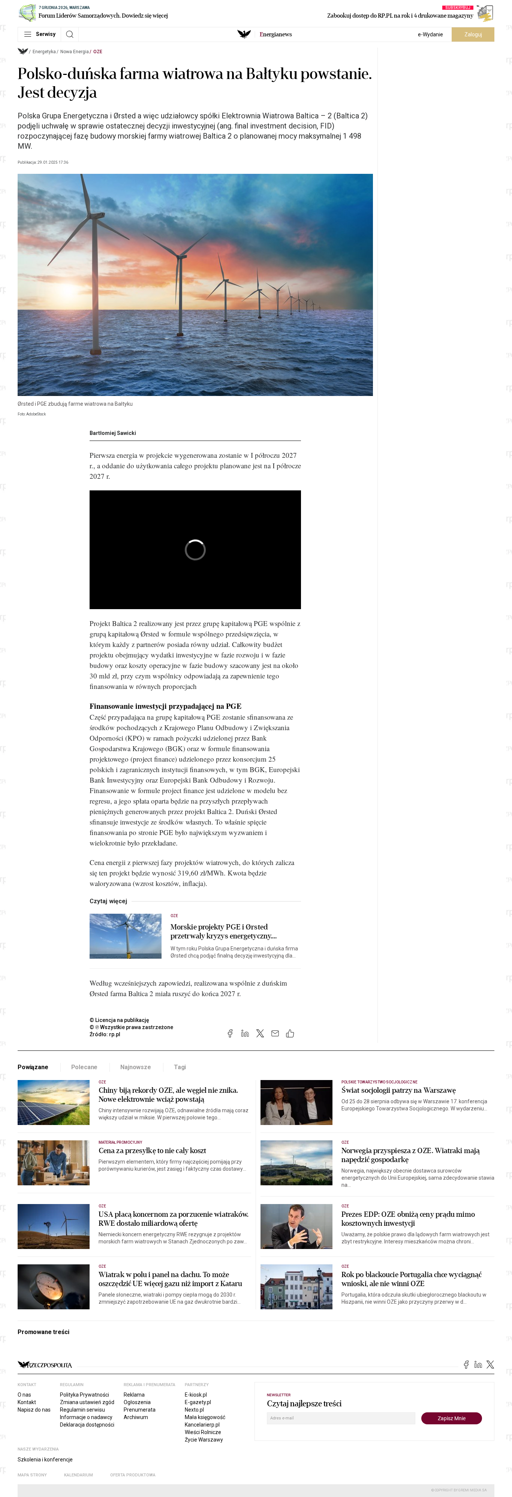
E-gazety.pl (198, 1402)
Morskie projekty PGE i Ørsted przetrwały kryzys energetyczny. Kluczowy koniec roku (221, 932)
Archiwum (136, 1417)
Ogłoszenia (137, 1402)
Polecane (84, 1067)
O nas (24, 1395)
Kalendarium (78, 1475)
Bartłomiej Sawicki (113, 433)
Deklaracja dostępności (87, 1425)
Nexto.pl (194, 1410)
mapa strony (32, 1475)
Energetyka (44, 51)
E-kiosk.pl (196, 1395)
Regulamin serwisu (82, 1410)
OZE (97, 51)
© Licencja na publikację (120, 1020)
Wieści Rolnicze (203, 1432)
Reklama (134, 1395)
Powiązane (33, 1067)
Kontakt (27, 1402)
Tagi (180, 1067)
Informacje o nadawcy (86, 1417)
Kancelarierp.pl (202, 1425)
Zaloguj (473, 34)
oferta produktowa (133, 1475)
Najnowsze (135, 1067)
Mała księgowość (205, 1417)
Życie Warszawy (204, 1440)
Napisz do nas (34, 1410)
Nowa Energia (74, 51)
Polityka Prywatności (84, 1395)
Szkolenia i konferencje (45, 1460)
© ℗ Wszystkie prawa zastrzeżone (131, 1027)
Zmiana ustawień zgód (87, 1402)
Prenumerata (140, 1410)
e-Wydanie (430, 34)
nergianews (276, 34)
